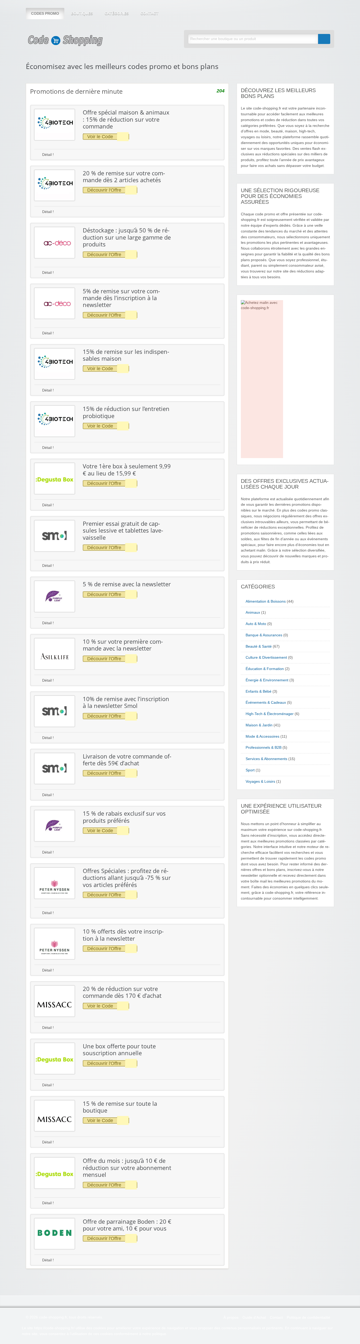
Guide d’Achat (254, 1318)
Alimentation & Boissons (266, 601)
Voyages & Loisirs (260, 781)
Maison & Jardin (259, 725)
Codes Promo (45, 14)
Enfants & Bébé (258, 691)
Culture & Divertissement (266, 657)
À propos (231, 1318)
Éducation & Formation (265, 669)
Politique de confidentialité (308, 1318)
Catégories (117, 14)
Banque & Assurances (264, 635)
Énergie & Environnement (267, 680)
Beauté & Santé (259, 646)
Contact (149, 14)
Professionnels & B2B (263, 748)
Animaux (253, 612)
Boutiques (82, 14)
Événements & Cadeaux (266, 703)
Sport (250, 770)
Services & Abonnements (266, 759)
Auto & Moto (256, 624)
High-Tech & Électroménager (270, 714)
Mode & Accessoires (262, 736)
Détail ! (47, 155)
